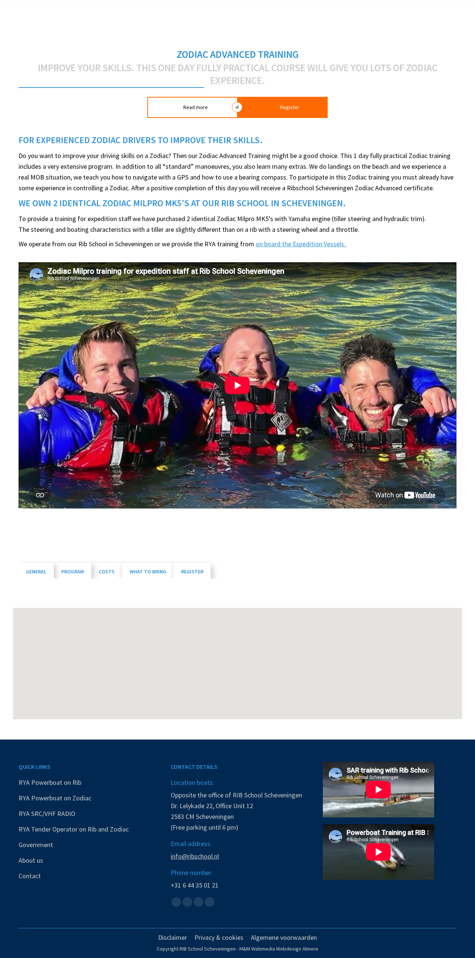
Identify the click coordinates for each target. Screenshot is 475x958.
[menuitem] (172, 937)
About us (31, 860)
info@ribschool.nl (195, 856)
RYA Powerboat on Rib (50, 782)
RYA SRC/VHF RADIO (47, 813)
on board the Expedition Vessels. (301, 244)
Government (36, 844)
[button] (237, 659)
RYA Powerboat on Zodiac (55, 798)
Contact (30, 876)
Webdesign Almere (297, 948)
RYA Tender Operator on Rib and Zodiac (74, 829)
